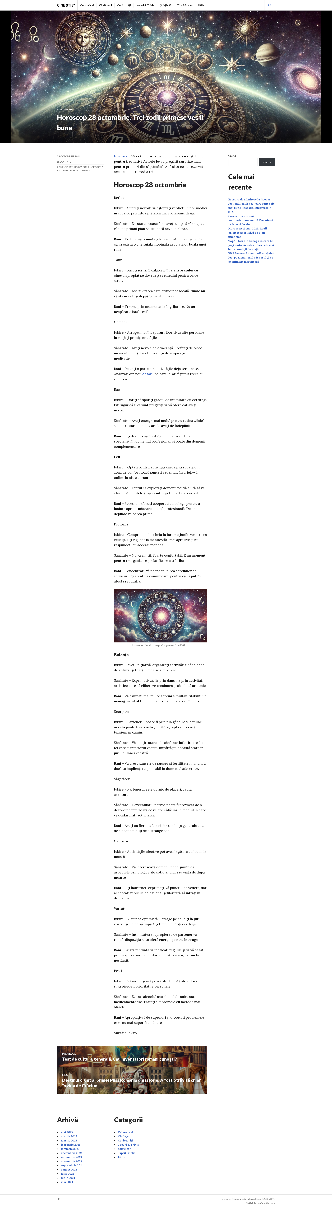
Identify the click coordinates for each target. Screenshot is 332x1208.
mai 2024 (67, 1182)
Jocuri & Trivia (145, 5)
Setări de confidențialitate (260, 1203)
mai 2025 (67, 1132)
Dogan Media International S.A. (249, 1199)
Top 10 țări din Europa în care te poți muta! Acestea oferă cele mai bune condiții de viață (251, 245)
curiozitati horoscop (73, 167)
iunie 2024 (68, 1177)
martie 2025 (69, 1140)
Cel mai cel (87, 5)
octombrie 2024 (71, 1161)
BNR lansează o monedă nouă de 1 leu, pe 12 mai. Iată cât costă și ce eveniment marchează (251, 257)
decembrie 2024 (71, 1153)
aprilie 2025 (69, 1136)
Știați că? (166, 5)
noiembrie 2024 (71, 1157)
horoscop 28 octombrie (74, 170)
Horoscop (122, 156)
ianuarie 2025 (70, 1148)
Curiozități (124, 5)
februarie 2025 (71, 1144)
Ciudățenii (105, 5)
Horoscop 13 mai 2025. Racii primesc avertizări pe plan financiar (247, 232)
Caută (232, 155)
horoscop (96, 167)
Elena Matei (64, 161)
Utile (201, 5)
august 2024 (69, 1169)
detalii (148, 374)
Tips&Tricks (185, 5)
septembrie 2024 (72, 1165)
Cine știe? (66, 5)
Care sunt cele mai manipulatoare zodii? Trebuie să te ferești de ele (250, 220)
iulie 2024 (67, 1173)
